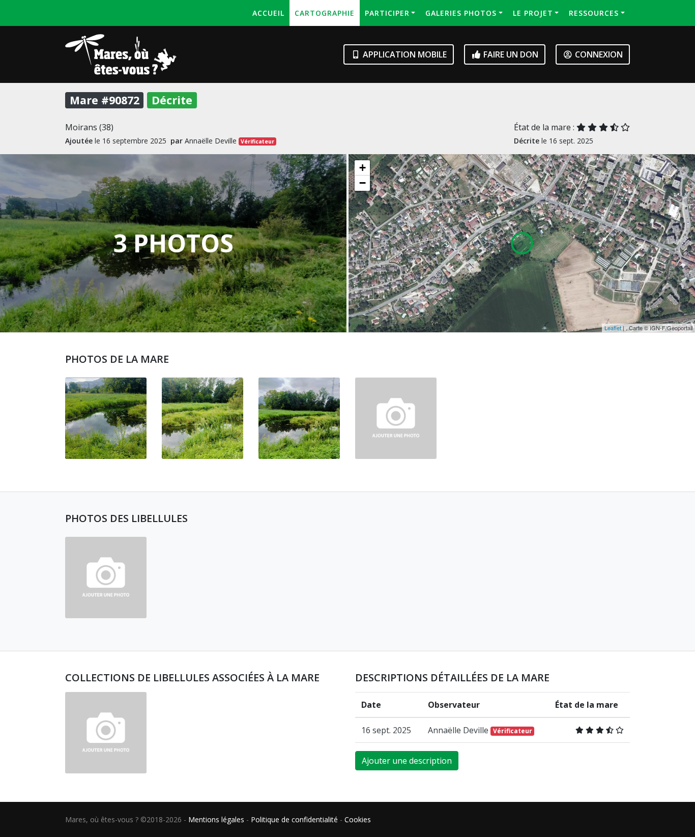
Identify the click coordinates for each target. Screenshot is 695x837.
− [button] (362, 183)
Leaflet (612, 328)
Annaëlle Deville (480, 730)
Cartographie (325, 13)
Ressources (594, 13)
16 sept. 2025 (386, 730)
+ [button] (362, 167)
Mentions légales (216, 819)
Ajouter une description (407, 760)
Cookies (357, 819)
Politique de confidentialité (294, 819)
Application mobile (404, 54)
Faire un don (509, 54)
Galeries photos (461, 13)
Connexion (598, 54)
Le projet (533, 13)
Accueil (268, 13)
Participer (387, 13)
